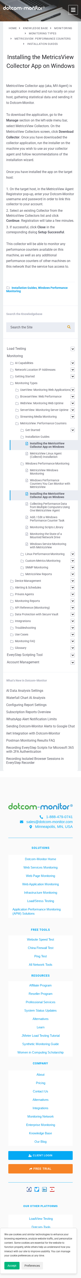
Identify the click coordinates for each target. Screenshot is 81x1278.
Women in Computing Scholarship (40, 1052)
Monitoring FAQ (25, 641)
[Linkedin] (44, 1189)
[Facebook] (29, 1189)
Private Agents (24, 594)
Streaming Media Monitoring (38, 416)
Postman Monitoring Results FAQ (30, 740)
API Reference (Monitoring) (32, 607)
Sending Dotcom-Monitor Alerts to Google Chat (40, 726)
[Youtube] (52, 1189)
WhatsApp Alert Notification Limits (31, 719)
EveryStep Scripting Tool (25, 655)
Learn (40, 1027)
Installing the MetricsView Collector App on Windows (47, 445)
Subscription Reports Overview (28, 712)
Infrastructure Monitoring (40, 892)
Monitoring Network (40, 1116)
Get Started (32, 430)
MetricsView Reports (38, 574)
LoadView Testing (40, 1218)
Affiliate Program (40, 985)
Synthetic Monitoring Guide (40, 1044)
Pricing (40, 1083)
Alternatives (41, 1019)
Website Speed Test (40, 939)
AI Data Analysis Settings (24, 691)
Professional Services (40, 1002)
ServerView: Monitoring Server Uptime (44, 410)
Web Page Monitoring (40, 876)
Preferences (32, 1265)
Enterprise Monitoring (40, 1125)
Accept (11, 1265)
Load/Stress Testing (40, 901)
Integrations (23, 621)
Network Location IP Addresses (35, 369)
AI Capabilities (24, 363)
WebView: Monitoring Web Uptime (41, 403)
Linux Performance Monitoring (45, 554)
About (40, 1074)
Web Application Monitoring (40, 884)
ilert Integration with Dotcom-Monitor (33, 733)
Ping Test (40, 956)
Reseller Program (41, 993)
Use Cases (21, 634)
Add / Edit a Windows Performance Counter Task (47, 518)
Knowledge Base (40, 1133)
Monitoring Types (26, 383)
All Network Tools (40, 964)
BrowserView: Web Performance (40, 396)
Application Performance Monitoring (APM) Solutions (36, 911)
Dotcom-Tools (40, 1227)
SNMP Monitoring (36, 567)
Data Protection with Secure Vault (36, 614)
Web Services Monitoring (40, 867)
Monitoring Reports (27, 601)
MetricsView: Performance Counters (43, 423)
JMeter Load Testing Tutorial (41, 1035)
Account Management (23, 662)
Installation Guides (24, 287)
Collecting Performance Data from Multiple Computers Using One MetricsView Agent (50, 507)
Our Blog (40, 1141)
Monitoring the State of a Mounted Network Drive (46, 535)
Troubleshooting (25, 627)
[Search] (69, 327)
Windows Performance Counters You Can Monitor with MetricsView (50, 484)
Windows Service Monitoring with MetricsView (48, 545)
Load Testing (16, 349)
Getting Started (25, 376)
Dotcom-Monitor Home (40, 859)
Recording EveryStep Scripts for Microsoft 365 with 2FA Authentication (40, 750)
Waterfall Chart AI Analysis (25, 698)
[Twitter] (36, 1189)
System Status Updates (40, 1010)
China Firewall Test (40, 948)
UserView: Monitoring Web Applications (45, 389)
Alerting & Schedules (28, 587)
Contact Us (40, 1091)
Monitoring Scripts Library (46, 527)
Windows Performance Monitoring (47, 463)
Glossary (20, 647)
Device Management (28, 580)
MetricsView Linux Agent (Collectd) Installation (46, 455)
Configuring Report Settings (26, 705)
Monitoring (15, 356)
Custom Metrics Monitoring (42, 560)
